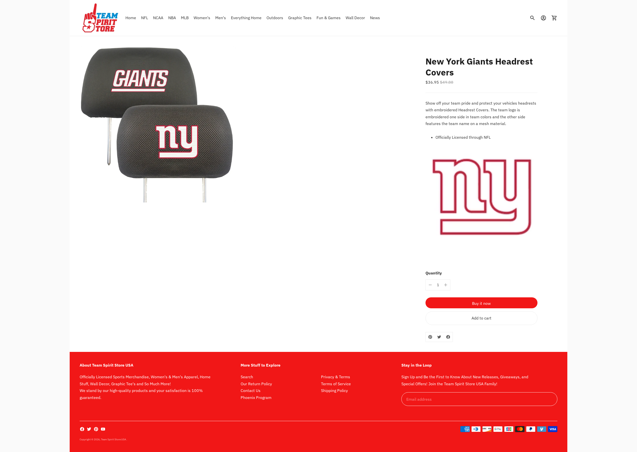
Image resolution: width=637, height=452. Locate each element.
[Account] (543, 17)
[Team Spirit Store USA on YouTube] (103, 429)
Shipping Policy (334, 390)
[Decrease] (430, 285)
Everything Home (246, 17)
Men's (220, 17)
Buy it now (481, 303)
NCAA (158, 17)
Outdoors (274, 17)
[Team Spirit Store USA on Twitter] (89, 429)
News (375, 17)
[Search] (532, 17)
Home (130, 17)
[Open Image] (158, 124)
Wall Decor (355, 17)
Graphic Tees (300, 17)
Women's (202, 17)
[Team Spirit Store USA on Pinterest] (96, 429)
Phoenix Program (256, 397)
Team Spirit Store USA (113, 439)
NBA (172, 17)
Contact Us (251, 390)
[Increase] (445, 285)
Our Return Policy (256, 383)
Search (247, 376)
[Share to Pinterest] (430, 337)
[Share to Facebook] (448, 337)
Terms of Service (336, 383)
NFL (144, 17)
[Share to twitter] (439, 337)
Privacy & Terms (335, 376)
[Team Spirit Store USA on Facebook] (82, 429)
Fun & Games (329, 17)
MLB (185, 17)
